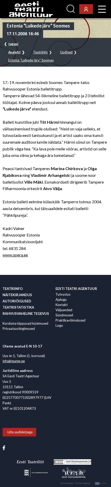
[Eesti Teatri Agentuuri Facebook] (4, 447)
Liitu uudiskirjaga (20, 432)
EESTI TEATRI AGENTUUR (76, 289)
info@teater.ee (14, 361)
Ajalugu (61, 299)
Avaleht (14, 52)
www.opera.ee (15, 254)
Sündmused (64, 315)
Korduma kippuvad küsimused (25, 323)
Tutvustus (63, 294)
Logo (59, 325)
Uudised (66, 52)
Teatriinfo (40, 52)
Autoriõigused (17, 301)
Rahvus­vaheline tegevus (26, 313)
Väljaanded (64, 310)
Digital (101, 483)
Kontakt (62, 305)
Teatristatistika (18, 307)
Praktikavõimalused (70, 320)
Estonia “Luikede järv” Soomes (31, 60)
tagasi (13, 44)
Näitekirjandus (17, 295)
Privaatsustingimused (19, 328)
